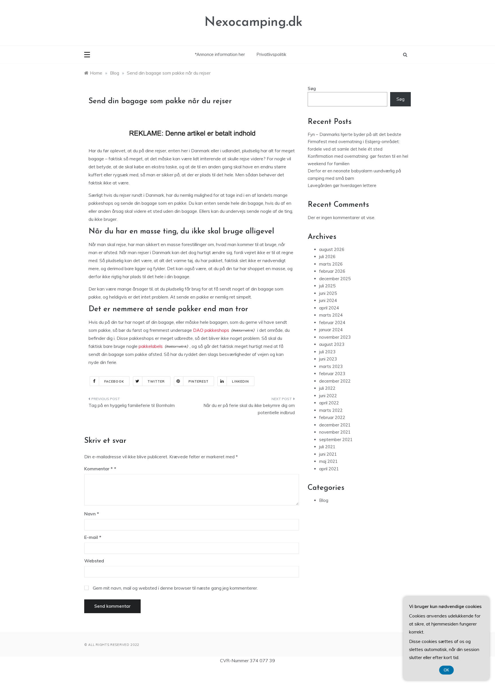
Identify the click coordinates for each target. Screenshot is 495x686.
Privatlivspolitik (271, 54)
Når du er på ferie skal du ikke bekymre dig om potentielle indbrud (249, 409)
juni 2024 (328, 300)
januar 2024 (331, 329)
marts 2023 (331, 366)
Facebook (114, 381)
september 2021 (336, 439)
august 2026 (331, 249)
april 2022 (329, 403)
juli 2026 (327, 256)
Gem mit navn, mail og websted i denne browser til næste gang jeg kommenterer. (175, 588)
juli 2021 (327, 446)
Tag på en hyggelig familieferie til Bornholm (132, 405)
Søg (312, 88)
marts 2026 (331, 264)
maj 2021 (328, 461)
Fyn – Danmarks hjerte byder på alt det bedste (354, 134)
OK (446, 670)
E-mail (92, 537)
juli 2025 (327, 286)
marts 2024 (331, 315)
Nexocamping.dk (253, 22)
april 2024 (329, 308)
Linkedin (240, 381)
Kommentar (98, 468)
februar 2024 (332, 322)
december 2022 (335, 381)
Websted (94, 561)
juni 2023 (328, 359)
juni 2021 (328, 454)
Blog (323, 500)
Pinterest (198, 381)
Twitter (156, 381)
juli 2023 (327, 351)
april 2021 (329, 468)
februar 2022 (332, 417)
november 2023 (335, 337)
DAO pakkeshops (211, 330)
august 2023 (331, 344)
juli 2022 (327, 388)
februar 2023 (332, 373)
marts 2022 (331, 410)
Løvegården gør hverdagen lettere (342, 185)
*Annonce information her (220, 54)
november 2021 (335, 432)
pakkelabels (151, 346)
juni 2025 (328, 293)
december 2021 (335, 425)
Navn (91, 514)
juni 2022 (328, 395)
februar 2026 (332, 271)
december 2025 (335, 278)
